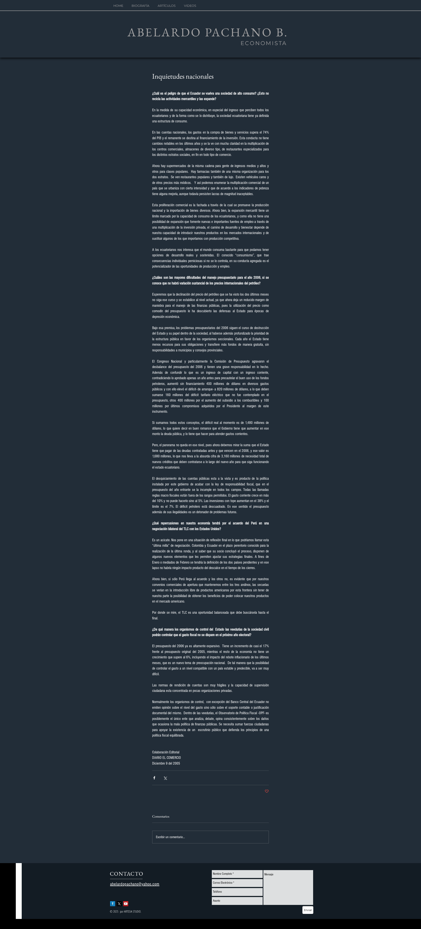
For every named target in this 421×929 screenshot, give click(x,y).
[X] (119, 903)
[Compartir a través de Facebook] (154, 778)
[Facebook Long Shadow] (112, 903)
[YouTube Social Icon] (125, 903)
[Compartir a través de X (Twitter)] (165, 778)
